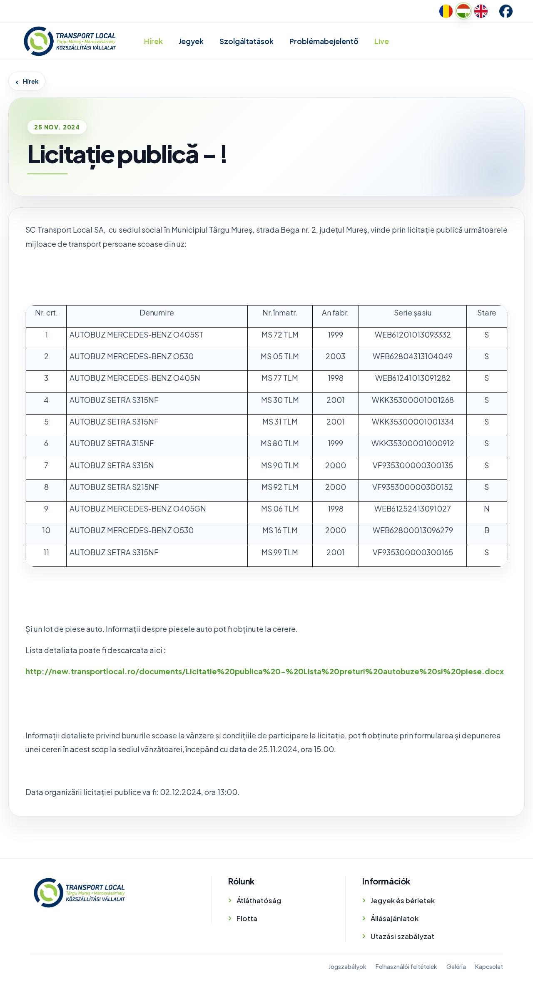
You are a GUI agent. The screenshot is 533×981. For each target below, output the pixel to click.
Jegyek (191, 41)
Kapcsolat (489, 966)
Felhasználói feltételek (406, 966)
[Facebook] (506, 11)
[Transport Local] (79, 892)
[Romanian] (446, 11)
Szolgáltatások (246, 41)
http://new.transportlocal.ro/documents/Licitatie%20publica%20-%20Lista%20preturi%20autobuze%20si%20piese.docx (264, 671)
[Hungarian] (463, 11)
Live (381, 41)
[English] (481, 11)
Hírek (153, 41)
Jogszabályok (347, 966)
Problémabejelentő (324, 41)
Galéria (456, 966)
